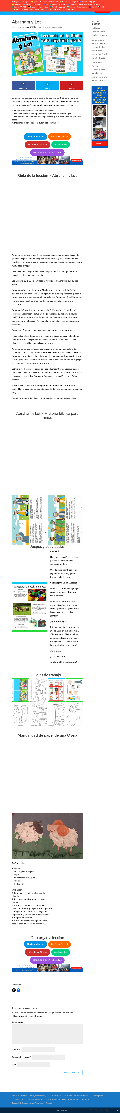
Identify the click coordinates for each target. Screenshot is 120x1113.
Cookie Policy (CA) (53, 1099)
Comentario (18, 1022)
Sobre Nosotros (25, 10)
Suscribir (77, 10)
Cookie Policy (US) (55, 1096)
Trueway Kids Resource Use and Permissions (27, 1103)
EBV (69, 10)
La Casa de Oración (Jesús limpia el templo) (99, 31)
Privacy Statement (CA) (70, 1099)
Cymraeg (72, 7)
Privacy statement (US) (38, 1096)
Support (49, 1103)
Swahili (16, 9)
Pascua (62, 10)
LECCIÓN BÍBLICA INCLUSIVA (47, 152)
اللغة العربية (61, 7)
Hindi (31, 9)
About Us (15, 1096)
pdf (35, 137)
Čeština (25, 9)
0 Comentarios (57, 27)
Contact (87, 10)
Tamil (42, 9)
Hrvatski (94, 7)
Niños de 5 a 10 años (37, 144)
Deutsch (33, 7)
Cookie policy (98, 1096)
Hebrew (58, 9)
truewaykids (19, 27)
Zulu (46, 7)
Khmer (98, 4)
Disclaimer (68, 1096)
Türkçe (37, 9)
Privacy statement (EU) (82, 1096)
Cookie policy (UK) (18, 1099)
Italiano (16, 7)
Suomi (49, 9)
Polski (24, 7)
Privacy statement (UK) (36, 1099)
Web (14, 1065)
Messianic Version (82, 7)
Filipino (102, 7)
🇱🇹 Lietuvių (66, 9)
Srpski (73, 9)
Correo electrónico (21, 1057)
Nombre (16, 1050)
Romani (54, 7)
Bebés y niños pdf (59, 137)
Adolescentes (60, 144)
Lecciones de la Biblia (44, 10)
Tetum (41, 7)
